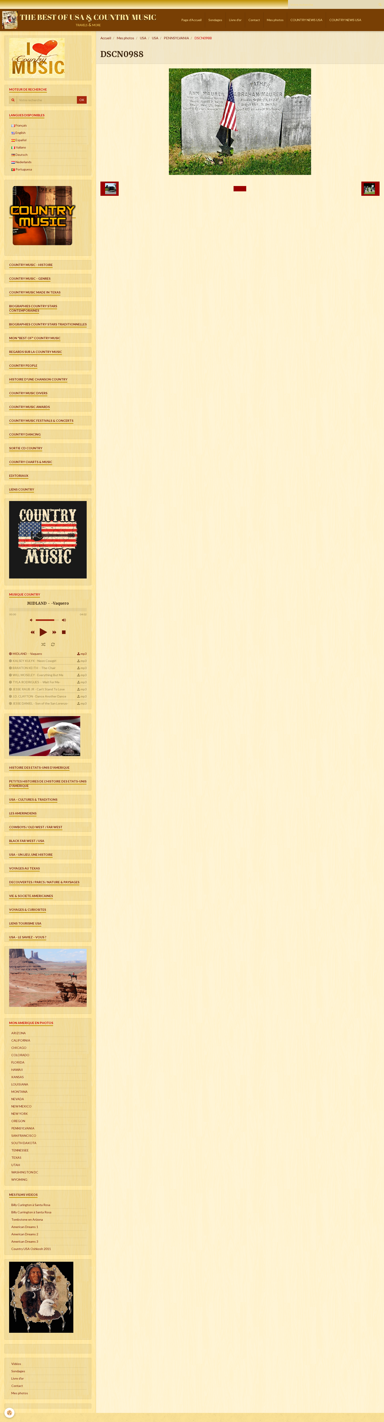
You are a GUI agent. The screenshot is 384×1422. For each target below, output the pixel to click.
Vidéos (16, 1364)
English (20, 133)
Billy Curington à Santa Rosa (30, 1205)
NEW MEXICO (21, 1106)
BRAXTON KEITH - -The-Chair (34, 668)
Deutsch (21, 154)
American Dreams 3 (24, 1241)
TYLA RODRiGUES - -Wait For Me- (36, 682)
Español (20, 140)
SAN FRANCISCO (23, 1135)
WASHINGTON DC (24, 1172)
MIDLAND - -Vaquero (27, 654)
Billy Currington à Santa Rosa (31, 1212)
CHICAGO (18, 1048)
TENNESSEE (20, 1150)
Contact (254, 20)
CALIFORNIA (20, 1040)
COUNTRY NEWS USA (306, 20)
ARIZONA (18, 1033)
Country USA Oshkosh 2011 (31, 1249)
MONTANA (19, 1091)
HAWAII (17, 1069)
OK (81, 100)
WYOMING (19, 1179)
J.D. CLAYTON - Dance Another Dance (39, 696)
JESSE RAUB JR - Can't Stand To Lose (39, 689)
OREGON (18, 1121)
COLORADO (20, 1055)
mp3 (84, 654)
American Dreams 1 (24, 1227)
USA (143, 38)
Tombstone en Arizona (27, 1219)
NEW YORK (19, 1113)
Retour (240, 188)
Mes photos (275, 20)
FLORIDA (17, 1062)
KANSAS (17, 1077)
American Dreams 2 (24, 1234)
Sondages (215, 20)
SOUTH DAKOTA (23, 1143)
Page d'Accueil (191, 20)
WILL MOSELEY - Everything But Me (38, 675)
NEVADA (17, 1099)
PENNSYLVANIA (176, 38)
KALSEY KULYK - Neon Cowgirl (34, 661)
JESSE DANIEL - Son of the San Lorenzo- (40, 703)
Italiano (20, 147)
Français (21, 125)
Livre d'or (235, 20)
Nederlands (23, 162)
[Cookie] (9, 1413)
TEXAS (16, 1157)
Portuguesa (23, 169)
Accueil (105, 38)
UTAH (15, 1165)
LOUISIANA (19, 1084)
